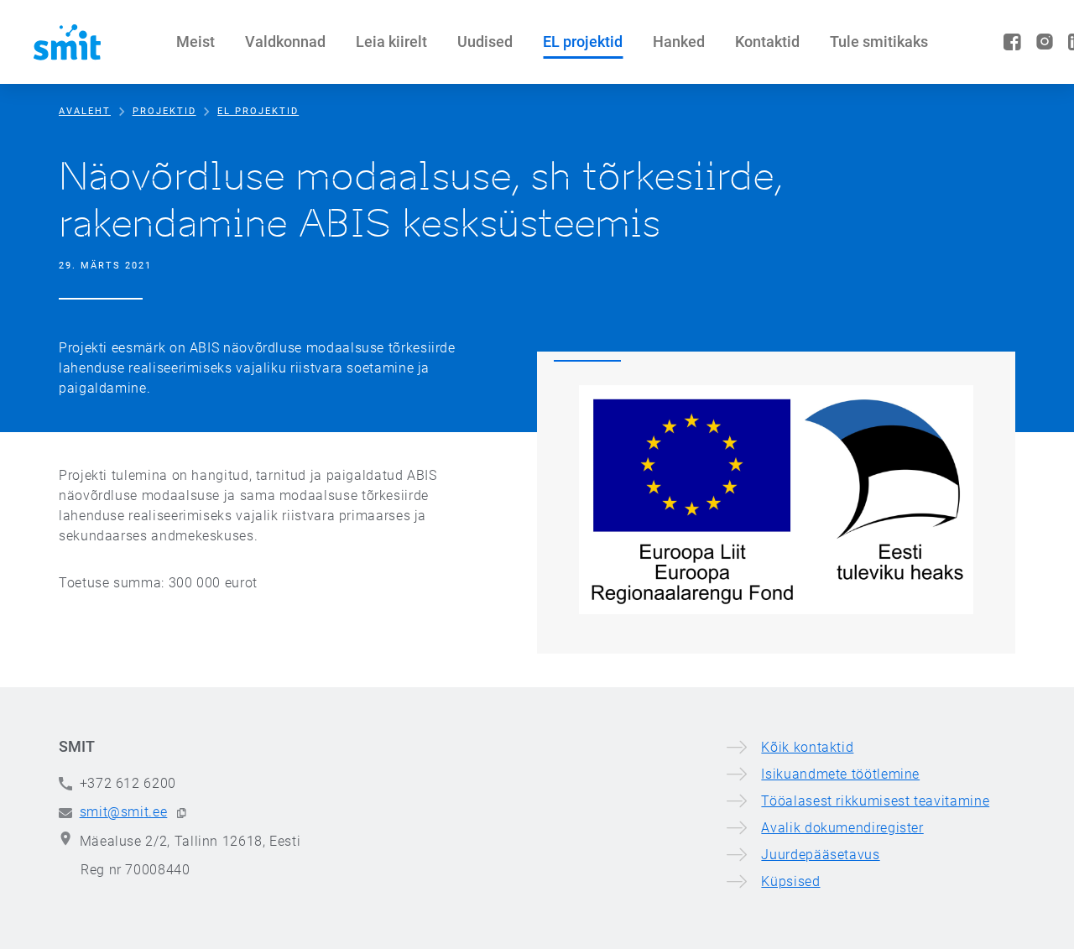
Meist (195, 41)
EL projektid (583, 41)
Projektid (164, 111)
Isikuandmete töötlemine (840, 774)
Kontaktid (767, 41)
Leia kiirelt (391, 41)
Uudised (485, 41)
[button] (181, 813)
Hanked (679, 41)
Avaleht (85, 111)
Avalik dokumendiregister (842, 828)
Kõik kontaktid (807, 747)
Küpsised (790, 881)
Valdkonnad (285, 41)
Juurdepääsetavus (820, 855)
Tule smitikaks (879, 41)
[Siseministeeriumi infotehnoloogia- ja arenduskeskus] (67, 42)
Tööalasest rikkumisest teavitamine (875, 801)
